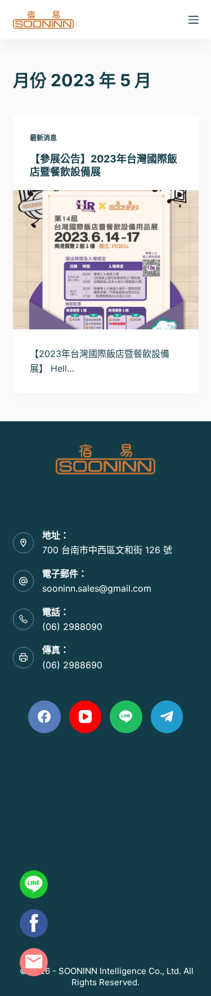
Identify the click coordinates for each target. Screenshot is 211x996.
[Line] (126, 716)
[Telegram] (167, 716)
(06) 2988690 (72, 665)
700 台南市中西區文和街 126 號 (107, 550)
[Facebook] (44, 716)
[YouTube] (85, 716)
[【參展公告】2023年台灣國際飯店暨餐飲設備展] (106, 260)
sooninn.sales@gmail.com (96, 588)
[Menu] (193, 20)
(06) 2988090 (72, 626)
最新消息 (43, 138)
